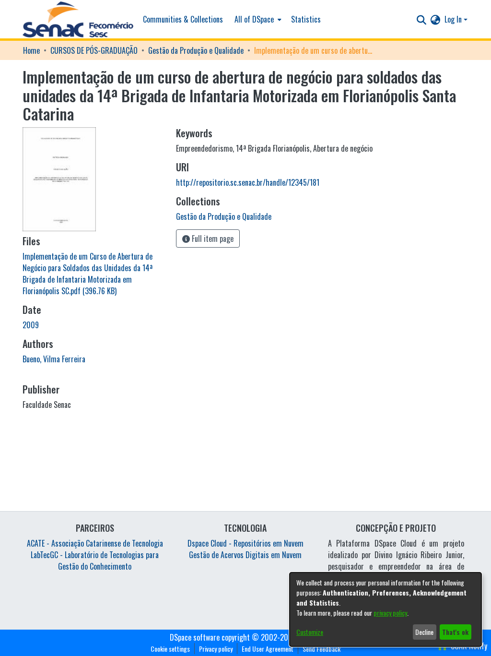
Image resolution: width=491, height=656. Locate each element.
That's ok (455, 632)
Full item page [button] (212, 238)
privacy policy (390, 613)
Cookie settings (170, 649)
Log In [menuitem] (453, 19)
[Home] (78, 19)
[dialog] (385, 609)
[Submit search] (422, 19)
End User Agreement (267, 649)
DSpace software (195, 637)
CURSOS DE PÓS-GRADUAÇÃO (94, 50)
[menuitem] (257, 19)
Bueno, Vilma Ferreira (54, 359)
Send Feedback (321, 649)
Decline (424, 632)
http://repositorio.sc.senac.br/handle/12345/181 (247, 182)
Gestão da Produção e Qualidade (196, 50)
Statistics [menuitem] (306, 19)
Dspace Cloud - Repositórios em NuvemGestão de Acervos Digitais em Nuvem (245, 549)
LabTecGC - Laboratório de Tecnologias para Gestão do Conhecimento (95, 560)
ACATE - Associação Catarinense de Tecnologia (95, 543)
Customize (309, 632)
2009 (31, 325)
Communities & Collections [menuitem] (183, 19)
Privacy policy (216, 649)
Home (31, 50)
